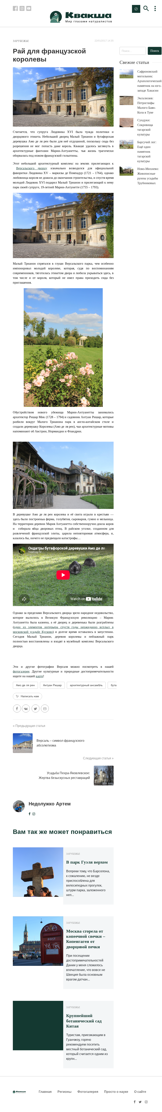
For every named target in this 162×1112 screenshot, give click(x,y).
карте (39, 676)
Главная (45, 1091)
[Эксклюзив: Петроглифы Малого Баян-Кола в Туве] (128, 100)
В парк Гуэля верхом (87, 862)
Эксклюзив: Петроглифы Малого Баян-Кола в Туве (146, 105)
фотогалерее (21, 671)
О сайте (140, 1091)
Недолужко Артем (50, 803)
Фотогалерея (87, 1091)
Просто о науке (116, 1091)
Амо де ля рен (25, 685)
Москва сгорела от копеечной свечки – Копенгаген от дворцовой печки (85, 939)
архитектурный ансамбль (86, 685)
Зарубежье (21, 41)
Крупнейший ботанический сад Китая (84, 1021)
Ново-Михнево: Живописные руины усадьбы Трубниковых (148, 176)
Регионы (64, 1091)
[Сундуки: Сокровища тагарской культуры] (128, 122)
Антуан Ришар (52, 685)
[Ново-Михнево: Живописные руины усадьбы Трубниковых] (128, 171)
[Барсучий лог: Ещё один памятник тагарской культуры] (128, 144)
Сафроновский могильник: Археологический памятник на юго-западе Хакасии (149, 81)
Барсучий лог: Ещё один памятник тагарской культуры (146, 151)
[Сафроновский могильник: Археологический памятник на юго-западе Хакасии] (128, 74)
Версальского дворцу (31, 168)
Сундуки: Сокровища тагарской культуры (145, 127)
